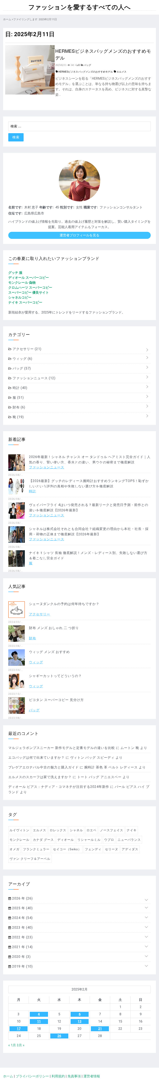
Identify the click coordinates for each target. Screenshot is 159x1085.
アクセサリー (26, 349)
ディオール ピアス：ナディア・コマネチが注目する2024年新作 (58, 787)
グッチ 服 (15, 273)
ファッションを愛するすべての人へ (79, 7)
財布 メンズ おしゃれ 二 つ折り (54, 628)
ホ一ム (8, 1076)
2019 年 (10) (22, 966)
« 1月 (12, 1045)
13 (79, 1021)
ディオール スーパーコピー (28, 278)
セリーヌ (111, 849)
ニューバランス (129, 840)
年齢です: (46, 207)
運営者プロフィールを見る (79, 235)
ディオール (65, 840)
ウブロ (109, 840)
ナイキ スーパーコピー (25, 302)
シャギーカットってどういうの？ (55, 676)
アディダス (130, 849)
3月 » (20, 1045)
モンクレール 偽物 (22, 283)
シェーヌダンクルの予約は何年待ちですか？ (64, 604)
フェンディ (93, 849)
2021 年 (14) (22, 947)
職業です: (91, 207)
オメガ (14, 849)
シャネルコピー (19, 297)
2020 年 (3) (21, 957)
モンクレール (19, 840)
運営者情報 (91, 1076)
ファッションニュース (33, 378)
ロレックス (58, 830)
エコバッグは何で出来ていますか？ (36, 758)
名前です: (15, 207)
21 (100, 1029)
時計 (19, 388)
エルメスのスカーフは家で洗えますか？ (40, 777)
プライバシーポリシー (32, 1076)
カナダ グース (43, 840)
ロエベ (91, 830)
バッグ (21, 368)
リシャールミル (89, 840)
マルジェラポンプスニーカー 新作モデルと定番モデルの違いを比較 (61, 748)
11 (39, 1021)
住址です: (15, 213)
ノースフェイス (111, 830)
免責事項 (74, 1076)
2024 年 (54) (22, 918)
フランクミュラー (36, 849)
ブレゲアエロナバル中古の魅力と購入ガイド (43, 767)
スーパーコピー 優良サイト (28, 292)
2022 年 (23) (22, 937)
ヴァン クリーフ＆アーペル (30, 859)
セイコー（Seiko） (67, 849)
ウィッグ (22, 359)
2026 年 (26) (22, 898)
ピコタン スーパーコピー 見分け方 (56, 700)
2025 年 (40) (22, 908)
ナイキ (132, 830)
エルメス (121, 71)
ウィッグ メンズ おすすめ (49, 652)
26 (59, 1036)
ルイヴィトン (19, 830)
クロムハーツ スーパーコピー (30, 287)
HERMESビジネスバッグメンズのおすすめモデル (103, 54)
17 (18, 1029)
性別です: (67, 207)
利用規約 (58, 1076)
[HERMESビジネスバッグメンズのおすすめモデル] (30, 93)
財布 (18, 407)
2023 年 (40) (22, 927)
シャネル (76, 830)
